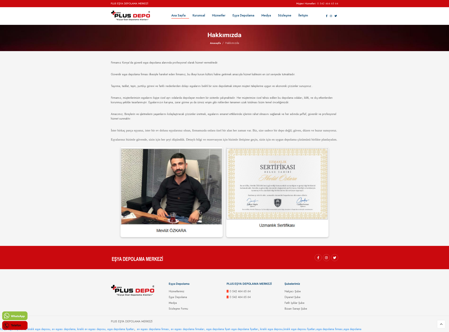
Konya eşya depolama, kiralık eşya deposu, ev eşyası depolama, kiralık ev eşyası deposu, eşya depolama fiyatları (67, 329)
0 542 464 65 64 (327, 3)
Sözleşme (286, 15)
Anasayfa (215, 43)
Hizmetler (220, 15)
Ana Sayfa (180, 15)
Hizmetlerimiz (176, 291)
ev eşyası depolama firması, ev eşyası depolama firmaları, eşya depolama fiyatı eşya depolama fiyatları (197, 329)
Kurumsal (201, 15)
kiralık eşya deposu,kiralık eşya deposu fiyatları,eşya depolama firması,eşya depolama (310, 329)
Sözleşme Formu (178, 309)
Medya (267, 15)
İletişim (303, 15)
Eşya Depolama (245, 15)
